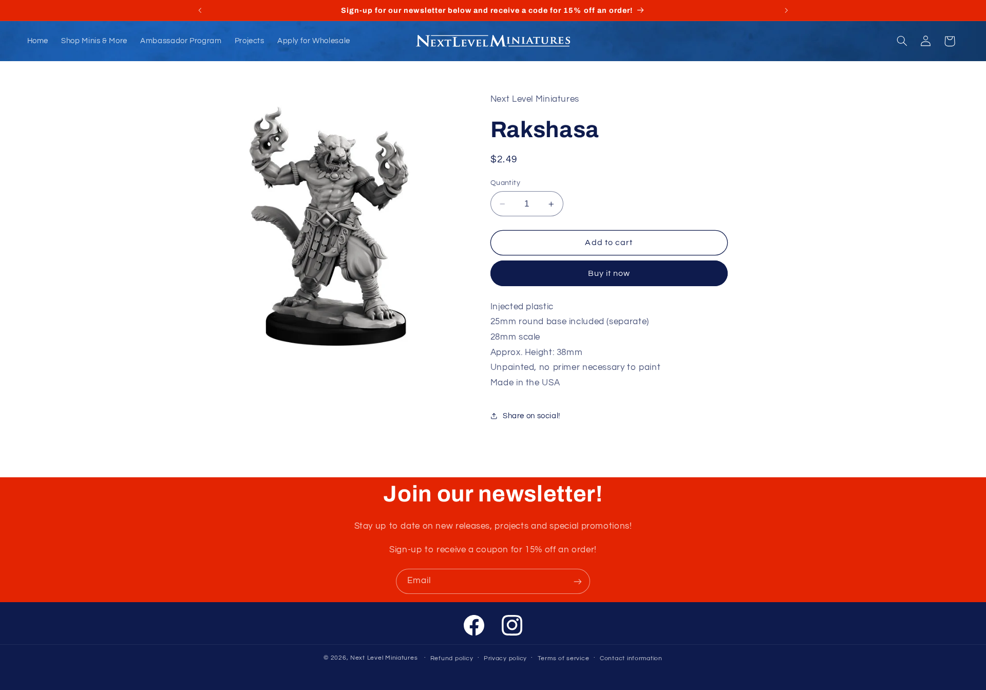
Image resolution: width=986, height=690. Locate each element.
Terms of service (564, 658)
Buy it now (609, 273)
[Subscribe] (578, 581)
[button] (902, 41)
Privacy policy (505, 658)
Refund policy (451, 658)
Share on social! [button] (531, 416)
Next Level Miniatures (384, 657)
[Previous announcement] (199, 10)
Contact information (631, 658)
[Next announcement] (786, 10)
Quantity (505, 183)
